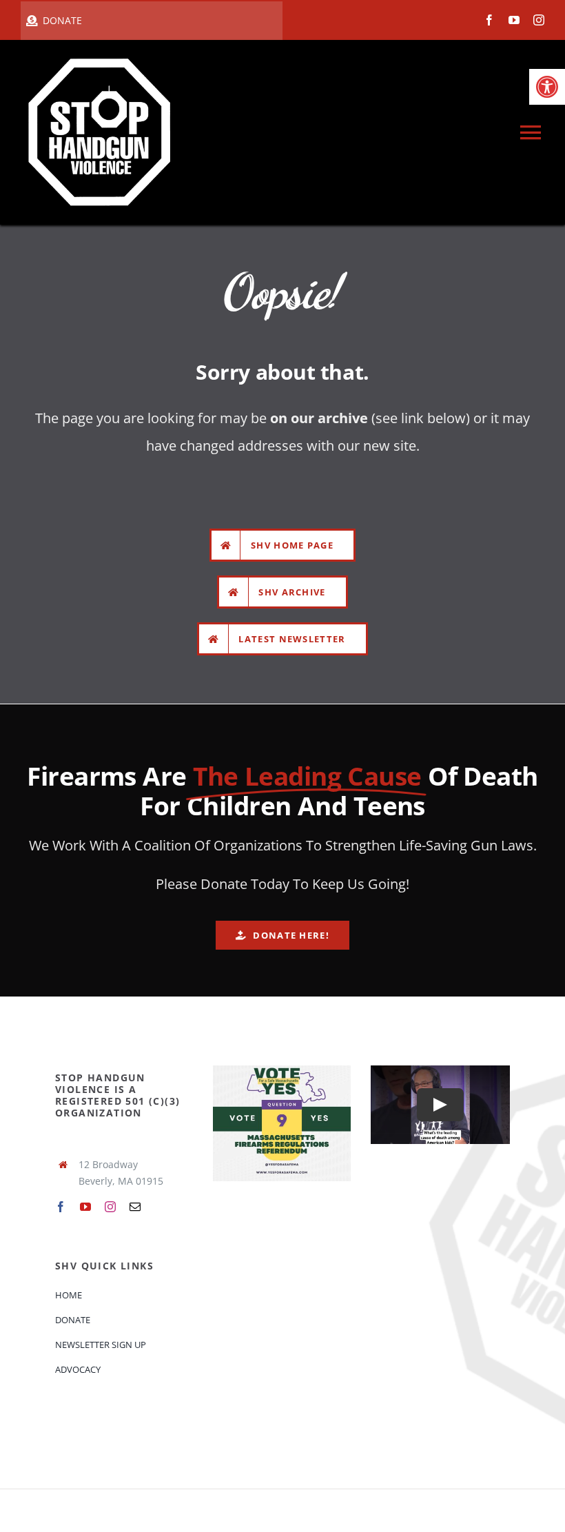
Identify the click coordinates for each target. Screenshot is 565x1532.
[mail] (135, 1206)
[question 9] (282, 1070)
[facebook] (489, 19)
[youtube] (514, 19)
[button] (547, 87)
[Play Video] (440, 1104)
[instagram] (538, 19)
